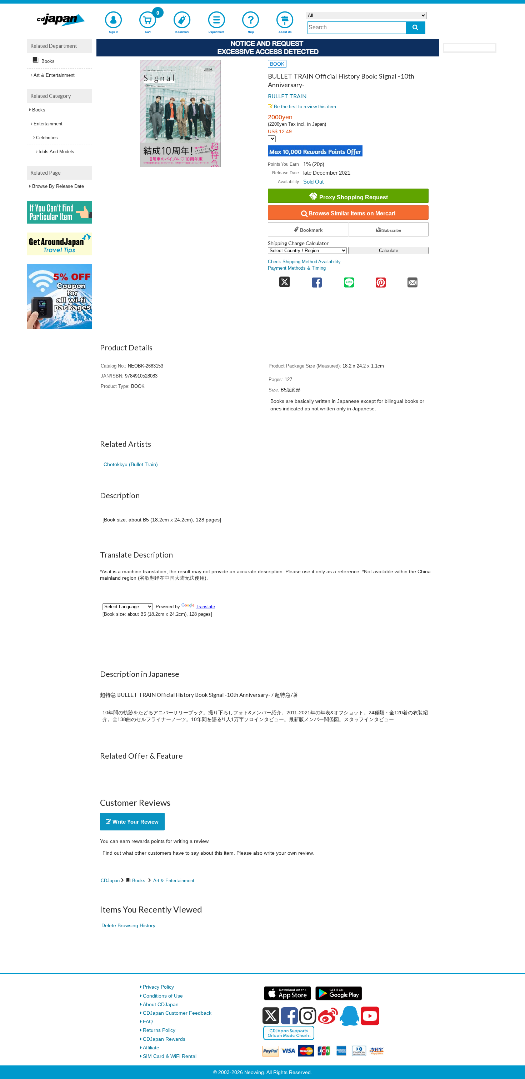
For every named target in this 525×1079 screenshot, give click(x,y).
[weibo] (328, 1016)
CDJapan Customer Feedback (177, 1013)
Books (138, 880)
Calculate (388, 250)
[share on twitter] (284, 280)
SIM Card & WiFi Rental (169, 1056)
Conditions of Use (163, 996)
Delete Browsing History (128, 925)
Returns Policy (159, 1030)
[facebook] (289, 1016)
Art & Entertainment (173, 880)
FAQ (148, 1021)
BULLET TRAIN (287, 96)
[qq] (349, 1016)
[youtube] (370, 1016)
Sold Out (313, 182)
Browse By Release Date (58, 186)
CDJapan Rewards (164, 1039)
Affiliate (151, 1047)
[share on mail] (413, 280)
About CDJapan (161, 1004)
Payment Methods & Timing (297, 268)
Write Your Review (135, 822)
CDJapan (110, 880)
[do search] (415, 27)
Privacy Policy (158, 987)
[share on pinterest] (380, 280)
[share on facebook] (317, 280)
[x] (270, 1015)
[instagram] (307, 1016)
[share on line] (349, 280)
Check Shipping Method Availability (304, 261)
